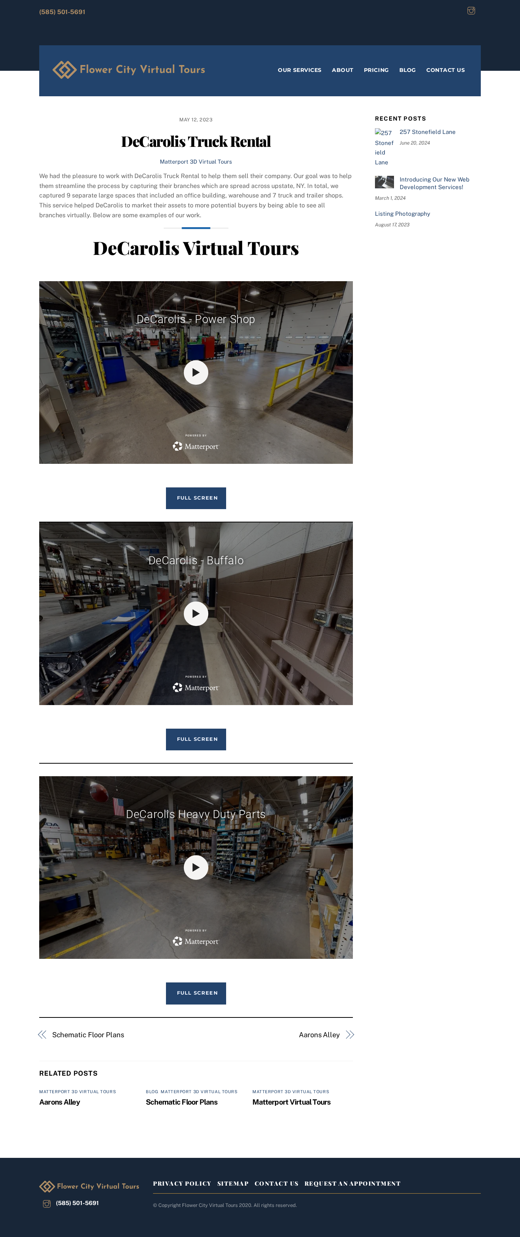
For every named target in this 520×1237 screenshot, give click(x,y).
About (343, 70)
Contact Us (445, 70)
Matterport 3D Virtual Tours (196, 161)
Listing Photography (402, 213)
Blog (407, 70)
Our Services (300, 70)
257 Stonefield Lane (428, 132)
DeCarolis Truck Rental (196, 141)
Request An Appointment (353, 1183)
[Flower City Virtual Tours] (129, 73)
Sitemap (233, 1183)
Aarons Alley (319, 1035)
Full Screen (197, 498)
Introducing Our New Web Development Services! (434, 183)
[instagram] (471, 9)
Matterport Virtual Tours (291, 1102)
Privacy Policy (182, 1183)
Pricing (376, 70)
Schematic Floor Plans (88, 1035)
